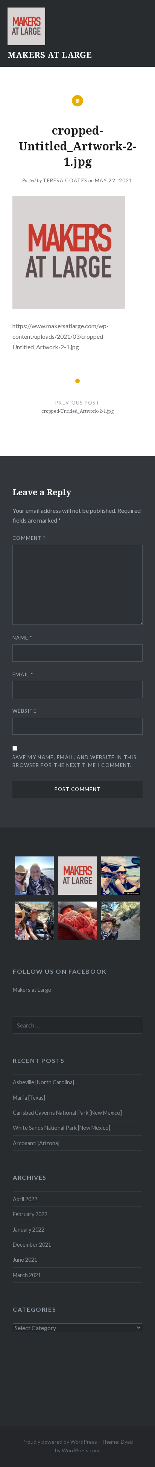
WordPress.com (80, 1450)
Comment (29, 538)
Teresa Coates (65, 180)
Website (24, 711)
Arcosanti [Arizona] (36, 1143)
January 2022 (28, 1229)
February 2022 (30, 1214)
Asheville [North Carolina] (43, 1082)
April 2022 (25, 1199)
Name (22, 638)
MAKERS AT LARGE (50, 54)
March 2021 (27, 1275)
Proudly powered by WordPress (59, 1441)
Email (22, 674)
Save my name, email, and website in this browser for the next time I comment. (74, 761)
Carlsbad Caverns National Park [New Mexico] (67, 1112)
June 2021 (25, 1259)
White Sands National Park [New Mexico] (61, 1127)
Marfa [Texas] (29, 1097)
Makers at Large (32, 990)
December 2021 (32, 1244)
